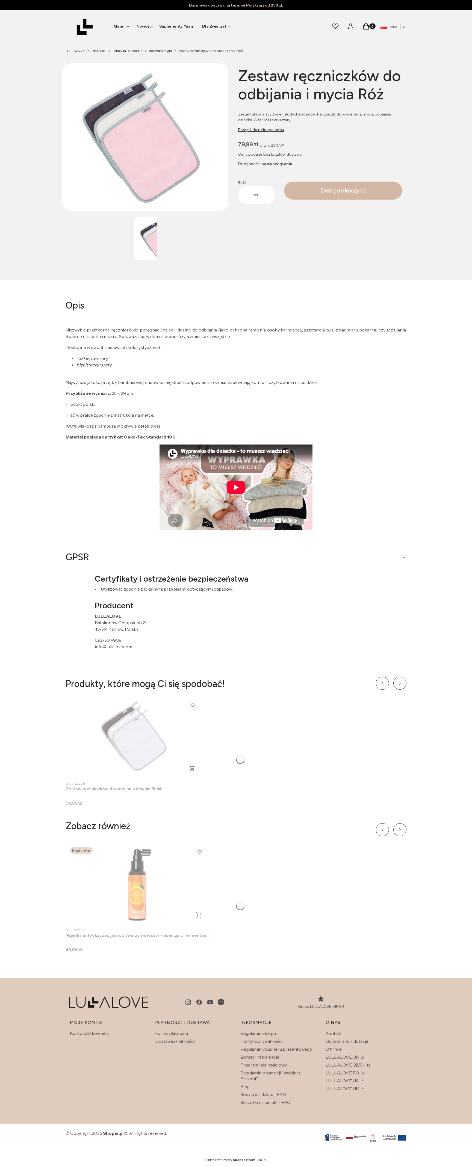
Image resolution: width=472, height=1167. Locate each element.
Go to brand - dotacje (347, 1041)
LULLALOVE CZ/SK (346, 1065)
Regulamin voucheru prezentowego (276, 1049)
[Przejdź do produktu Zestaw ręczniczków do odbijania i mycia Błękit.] (134, 737)
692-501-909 (108, 640)
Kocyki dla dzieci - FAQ (263, 1094)
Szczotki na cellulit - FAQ (265, 1102)
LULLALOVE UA (343, 1080)
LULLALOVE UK (343, 1088)
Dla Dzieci (99, 51)
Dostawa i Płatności (175, 1041)
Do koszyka (192, 768)
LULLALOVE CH (343, 1057)
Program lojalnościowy (263, 1065)
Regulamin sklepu (258, 1033)
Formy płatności (171, 1033)
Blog (245, 1086)
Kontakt (334, 1033)
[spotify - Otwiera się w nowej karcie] (221, 1002)
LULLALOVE (75, 51)
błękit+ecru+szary (93, 365)
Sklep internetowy (234, 1160)
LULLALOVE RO (343, 1073)
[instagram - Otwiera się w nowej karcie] (188, 1002)
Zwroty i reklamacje (259, 1057)
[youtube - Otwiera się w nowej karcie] (210, 1002)
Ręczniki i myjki (160, 51)
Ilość (242, 182)
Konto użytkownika (89, 1033)
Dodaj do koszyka (343, 190)
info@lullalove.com (113, 646)
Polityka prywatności (261, 1041)
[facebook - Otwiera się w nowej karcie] (199, 1002)
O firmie (334, 1049)
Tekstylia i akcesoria (127, 51)
